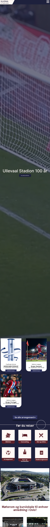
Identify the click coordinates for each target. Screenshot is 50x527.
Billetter (8, 442)
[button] (36, 370)
